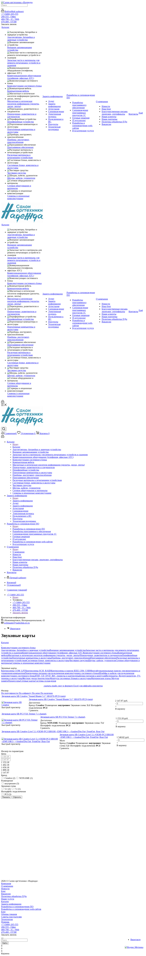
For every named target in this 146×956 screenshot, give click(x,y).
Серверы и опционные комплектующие (31, 663)
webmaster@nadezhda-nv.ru (17, 623)
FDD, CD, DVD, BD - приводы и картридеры (57, 676)
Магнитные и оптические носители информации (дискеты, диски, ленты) (44, 655)
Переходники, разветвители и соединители (101, 655)
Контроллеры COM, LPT (13, 670)
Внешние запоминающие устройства (68, 650)
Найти (4, 943)
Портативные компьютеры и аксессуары (31, 658)
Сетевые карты (27, 681)
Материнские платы (101, 678)
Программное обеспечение (103, 658)
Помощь (5, 922)
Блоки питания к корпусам (93, 676)
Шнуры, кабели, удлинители (102, 660)
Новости (5, 888)
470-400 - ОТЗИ (9, 21)
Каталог (16, 447)
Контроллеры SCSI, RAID (38, 670)
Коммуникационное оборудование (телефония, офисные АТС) (52, 653)
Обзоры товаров (9, 914)
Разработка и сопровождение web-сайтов (21, 909)
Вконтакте (15, 628)
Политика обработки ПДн (14, 896)
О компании (19, 552)
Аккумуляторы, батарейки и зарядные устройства (25, 650)
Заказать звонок (20, 612)
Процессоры (14, 681)
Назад (15, 444)
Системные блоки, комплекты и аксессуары (48, 660)
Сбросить (17, 797)
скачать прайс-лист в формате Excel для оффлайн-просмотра (73, 686)
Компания (6, 883)
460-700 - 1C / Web (10, 19)
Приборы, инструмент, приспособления (70, 658)
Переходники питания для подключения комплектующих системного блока (62, 673)
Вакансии (6, 894)
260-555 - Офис (8, 16)
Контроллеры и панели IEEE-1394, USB (70, 670)
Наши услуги (7, 899)
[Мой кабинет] (2, 402)
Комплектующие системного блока (100, 653)
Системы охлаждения (45, 681)
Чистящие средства (78, 660)
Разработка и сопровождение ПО (29, 529)
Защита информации (23, 500)
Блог (3, 891)
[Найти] (2, 8)
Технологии (7, 919)
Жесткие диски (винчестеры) (36, 678)
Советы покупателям (11, 917)
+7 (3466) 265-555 (9, 14)
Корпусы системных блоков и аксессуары (70, 678)
